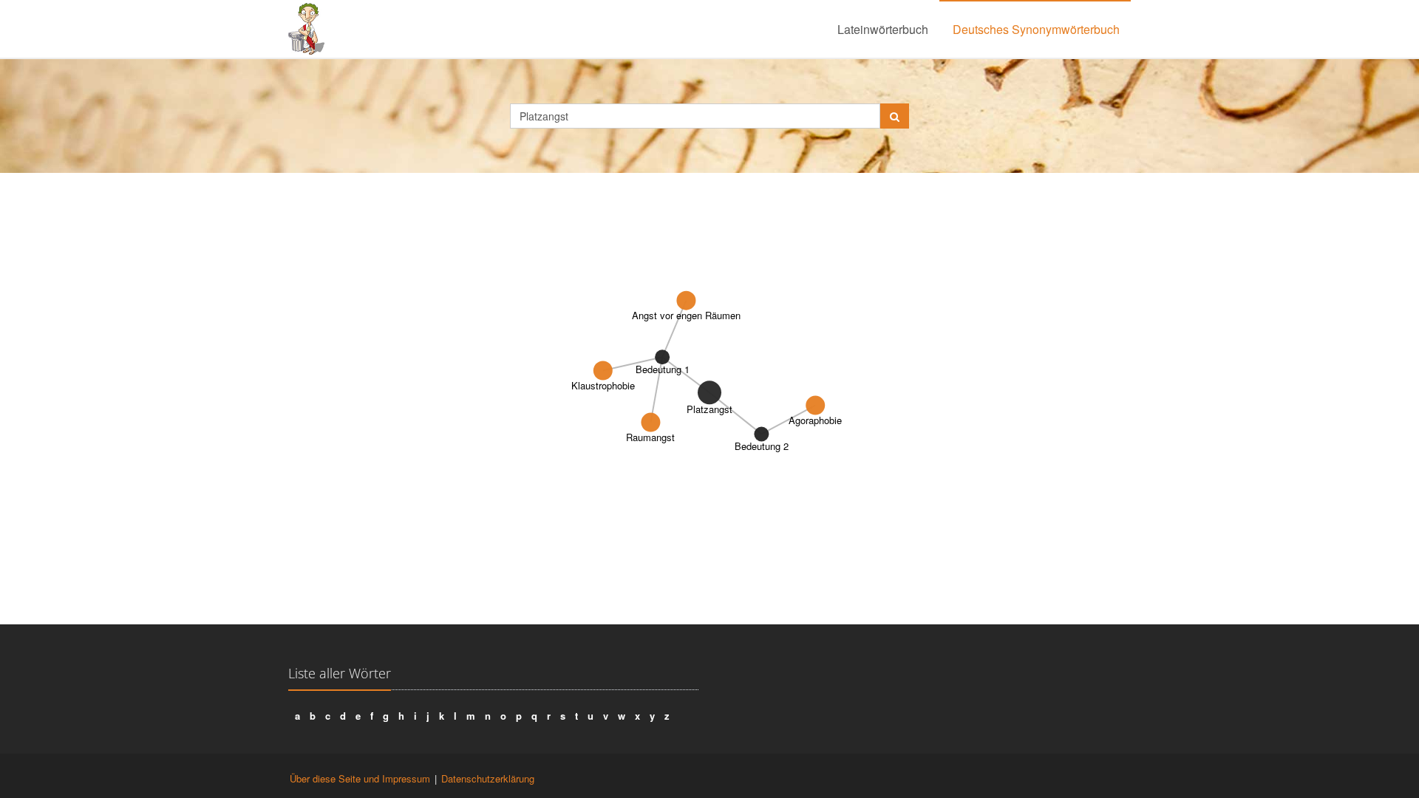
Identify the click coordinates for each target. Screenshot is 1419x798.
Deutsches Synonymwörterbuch (1036, 29)
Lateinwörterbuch (882, 29)
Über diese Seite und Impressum (360, 778)
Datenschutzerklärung (487, 778)
